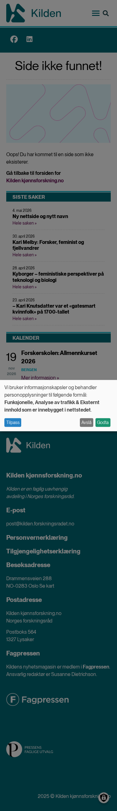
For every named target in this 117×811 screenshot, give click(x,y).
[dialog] (58, 405)
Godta (103, 422)
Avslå (86, 422)
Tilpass (13, 422)
